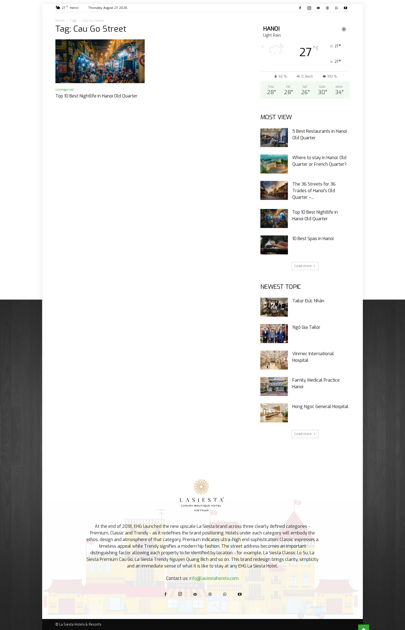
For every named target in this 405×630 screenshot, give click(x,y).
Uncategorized (64, 89)
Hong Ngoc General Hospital (320, 406)
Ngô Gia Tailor (306, 327)
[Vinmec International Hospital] (274, 360)
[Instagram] (309, 8)
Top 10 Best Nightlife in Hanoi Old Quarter (96, 96)
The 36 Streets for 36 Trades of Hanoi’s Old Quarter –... (314, 190)
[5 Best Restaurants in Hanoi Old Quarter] (274, 137)
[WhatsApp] (336, 8)
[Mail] (318, 8)
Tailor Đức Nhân (308, 301)
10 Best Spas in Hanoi (313, 238)
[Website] (327, 8)
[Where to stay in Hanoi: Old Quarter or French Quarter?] (274, 163)
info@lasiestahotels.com (214, 578)
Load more (303, 266)
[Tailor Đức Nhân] (274, 307)
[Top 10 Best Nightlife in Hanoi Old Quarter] (100, 61)
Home (60, 20)
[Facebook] (300, 8)
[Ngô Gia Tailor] (274, 333)
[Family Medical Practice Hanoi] (274, 386)
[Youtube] (345, 8)
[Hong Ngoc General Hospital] (274, 412)
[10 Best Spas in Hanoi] (274, 244)
